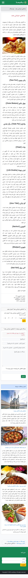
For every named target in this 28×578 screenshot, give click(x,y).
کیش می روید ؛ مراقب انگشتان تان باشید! (16, 486)
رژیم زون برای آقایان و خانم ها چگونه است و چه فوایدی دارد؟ (15, 525)
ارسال (23, 376)
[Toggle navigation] (3, 2)
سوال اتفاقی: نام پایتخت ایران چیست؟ (16, 369)
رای (24, 321)
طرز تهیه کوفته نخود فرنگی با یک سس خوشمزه (15, 447)
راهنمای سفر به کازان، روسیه (20, 411)
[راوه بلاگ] (21, 2)
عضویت (23, 565)
